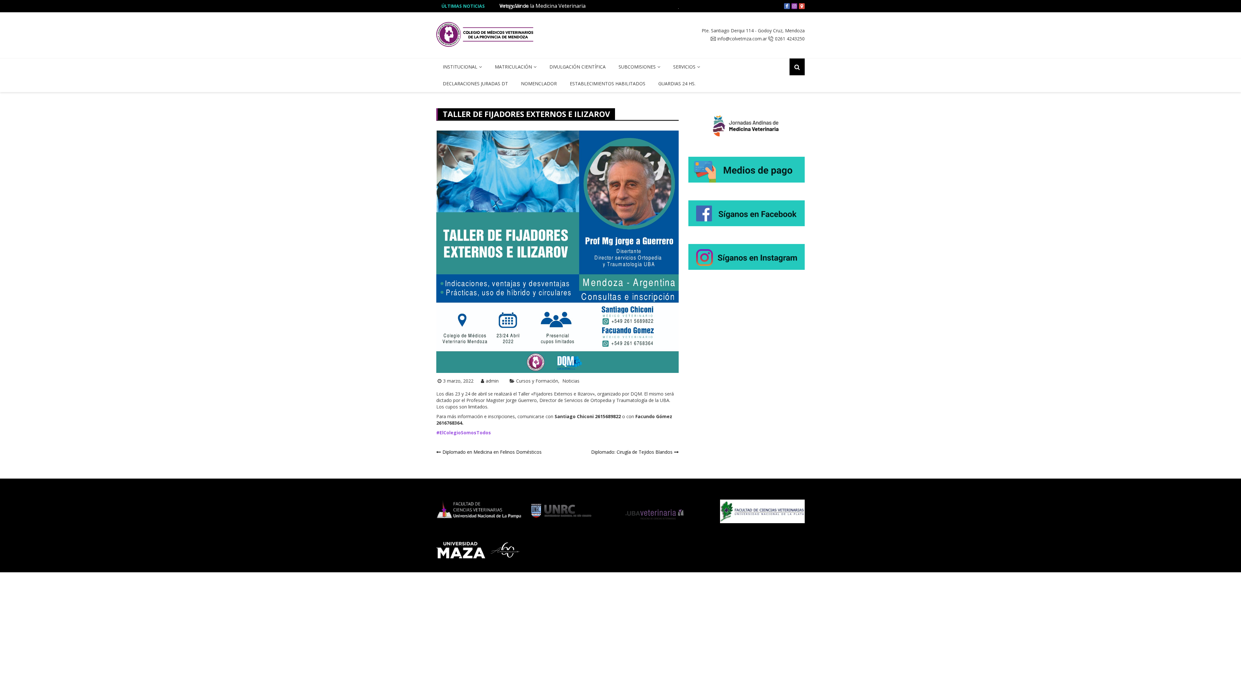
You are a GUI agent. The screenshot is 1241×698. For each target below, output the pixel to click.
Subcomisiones (637, 67)
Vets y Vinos (514, 5)
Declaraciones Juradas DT (475, 83)
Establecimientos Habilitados (607, 83)
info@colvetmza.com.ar (742, 39)
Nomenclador (539, 83)
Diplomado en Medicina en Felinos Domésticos (492, 452)
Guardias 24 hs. (676, 83)
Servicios (684, 67)
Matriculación (513, 67)
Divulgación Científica (577, 67)
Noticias (570, 381)
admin (492, 381)
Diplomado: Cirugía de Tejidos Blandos (632, 452)
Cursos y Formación (537, 381)
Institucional (460, 67)
